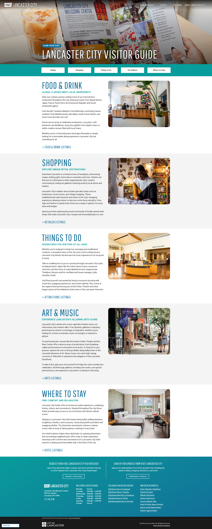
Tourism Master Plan (148, 501)
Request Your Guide (73, 476)
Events (163, 5)
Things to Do (106, 70)
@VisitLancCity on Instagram (119, 489)
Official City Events (147, 495)
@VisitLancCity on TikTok (118, 498)
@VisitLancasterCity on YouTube (120, 501)
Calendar (177, 5)
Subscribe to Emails (138, 476)
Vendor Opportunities (148, 511)
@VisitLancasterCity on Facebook (121, 495)
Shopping (79, 70)
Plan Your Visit (147, 5)
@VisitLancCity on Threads (118, 492)
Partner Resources (147, 498)
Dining (53, 70)
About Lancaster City (195, 5)
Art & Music (132, 70)
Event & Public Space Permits (151, 504)
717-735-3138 (49, 499)
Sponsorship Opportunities (150, 508)
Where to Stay (159, 70)
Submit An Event (146, 492)
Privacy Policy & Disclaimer (161, 525)
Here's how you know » (74, 518)
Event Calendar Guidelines (150, 489)
